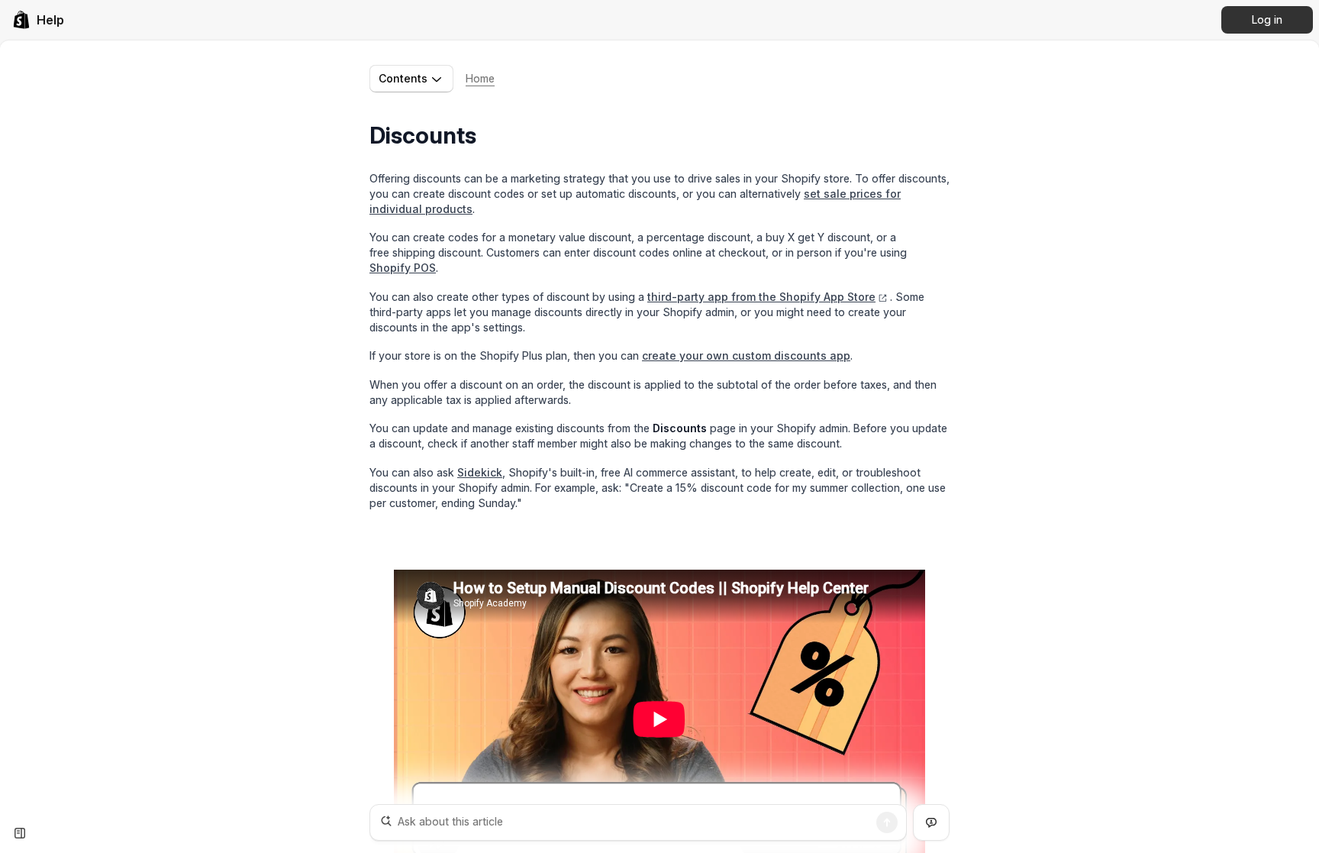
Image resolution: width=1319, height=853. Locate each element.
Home (480, 78)
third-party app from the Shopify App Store (761, 296)
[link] (38, 20)
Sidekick (479, 472)
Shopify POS (402, 267)
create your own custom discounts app (746, 355)
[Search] (887, 822)
